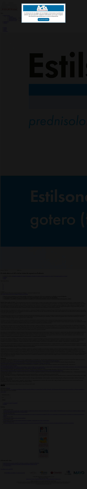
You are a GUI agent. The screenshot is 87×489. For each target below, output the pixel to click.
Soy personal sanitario (43, 19)
